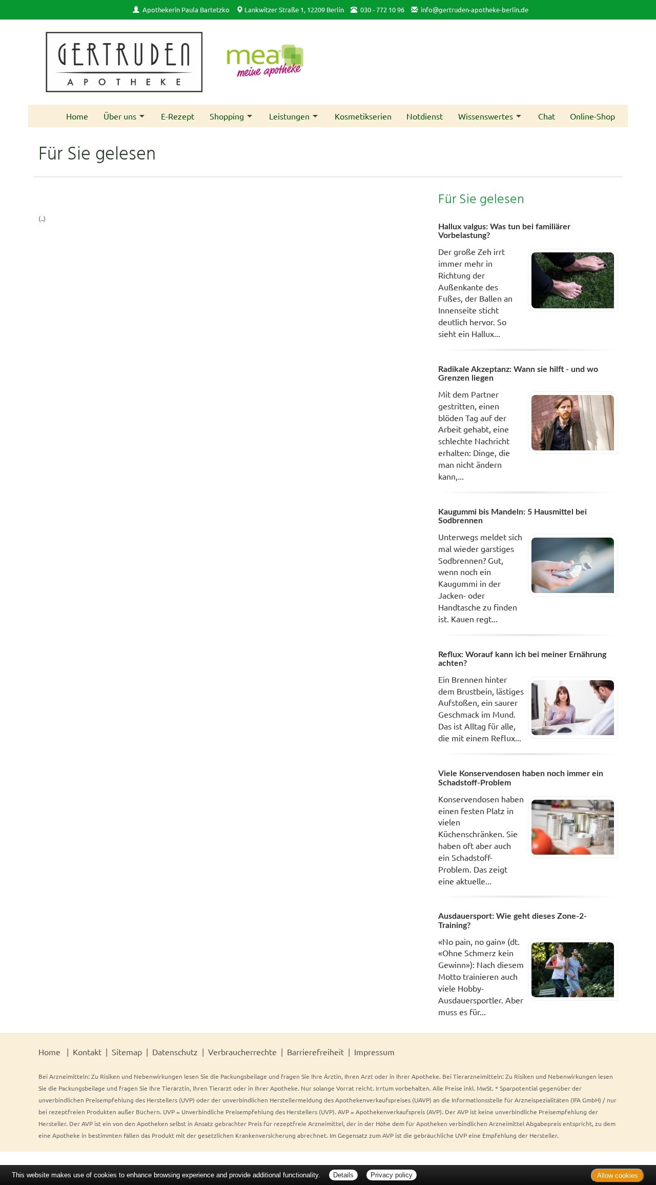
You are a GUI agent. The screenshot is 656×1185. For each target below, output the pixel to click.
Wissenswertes (485, 116)
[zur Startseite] (180, 62)
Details (343, 1175)
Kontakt (87, 1051)
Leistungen (289, 116)
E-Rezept (177, 116)
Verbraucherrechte (242, 1051)
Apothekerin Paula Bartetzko (186, 9)
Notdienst (424, 116)
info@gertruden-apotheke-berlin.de (474, 9)
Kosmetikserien (363, 116)
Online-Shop (592, 116)
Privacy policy (392, 1175)
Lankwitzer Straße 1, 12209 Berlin (294, 9)
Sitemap (127, 1051)
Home (77, 116)
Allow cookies (617, 1175)
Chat (546, 116)
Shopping (227, 116)
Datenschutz (175, 1051)
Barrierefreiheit (315, 1051)
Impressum (374, 1051)
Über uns (120, 116)
